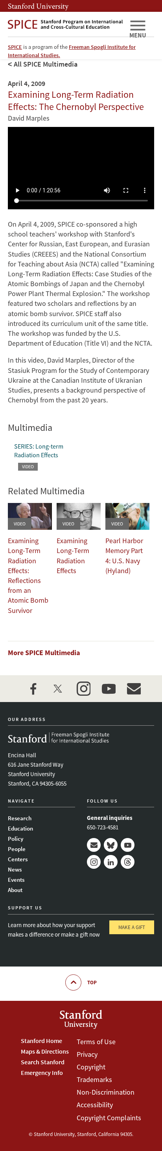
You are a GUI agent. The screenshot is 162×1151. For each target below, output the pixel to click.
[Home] (65, 24)
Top (92, 982)
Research (19, 818)
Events (16, 879)
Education (20, 828)
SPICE (15, 46)
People (17, 849)
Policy (15, 838)
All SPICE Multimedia (45, 64)
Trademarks (94, 1079)
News (15, 869)
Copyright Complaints (109, 1117)
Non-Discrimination (105, 1092)
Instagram (94, 862)
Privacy (87, 1054)
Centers (18, 859)
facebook (33, 689)
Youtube (127, 845)
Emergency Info (42, 1073)
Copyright (91, 1066)
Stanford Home (41, 1041)
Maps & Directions (45, 1051)
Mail (94, 845)
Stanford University (38, 6)
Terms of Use (96, 1041)
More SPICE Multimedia (44, 652)
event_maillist (134, 689)
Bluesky (111, 845)
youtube (108, 689)
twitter (58, 689)
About (15, 890)
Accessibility (95, 1104)
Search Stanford (42, 1062)
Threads (127, 862)
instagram (83, 689)
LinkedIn (111, 862)
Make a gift (131, 927)
